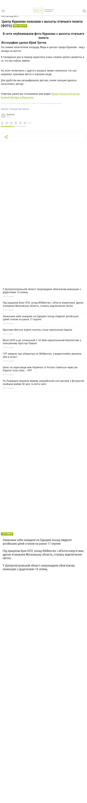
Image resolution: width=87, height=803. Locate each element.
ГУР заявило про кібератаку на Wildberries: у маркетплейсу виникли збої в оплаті (42, 355)
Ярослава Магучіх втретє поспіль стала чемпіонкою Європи (37, 329)
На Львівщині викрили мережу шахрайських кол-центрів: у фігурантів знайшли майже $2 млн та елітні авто (43, 382)
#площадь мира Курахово (19, 109)
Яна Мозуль (11, 115)
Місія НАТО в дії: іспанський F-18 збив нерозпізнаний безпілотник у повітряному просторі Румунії (42, 342)
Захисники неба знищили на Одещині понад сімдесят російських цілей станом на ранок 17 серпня (41, 318)
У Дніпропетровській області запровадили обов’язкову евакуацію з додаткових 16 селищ (42, 291)
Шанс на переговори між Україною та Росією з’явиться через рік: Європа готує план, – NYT (40, 369)
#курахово (5, 109)
